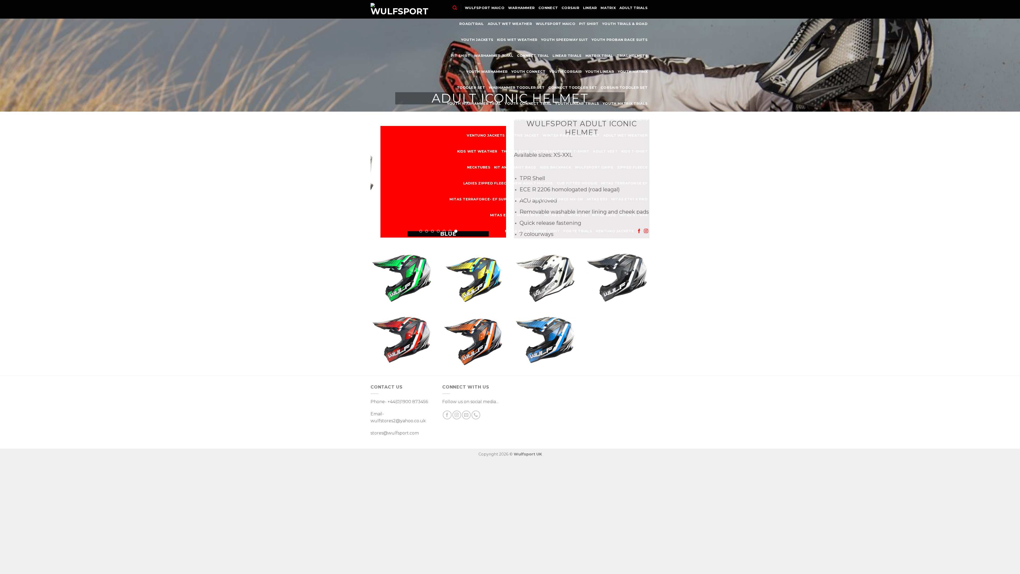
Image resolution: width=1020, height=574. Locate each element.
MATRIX (608, 8)
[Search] (455, 8)
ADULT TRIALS (633, 8)
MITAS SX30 (604, 215)
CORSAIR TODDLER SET (624, 88)
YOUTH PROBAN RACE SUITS (620, 40)
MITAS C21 (578, 215)
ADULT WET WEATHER (510, 24)
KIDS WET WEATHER (517, 40)
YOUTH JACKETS (477, 40)
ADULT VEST (605, 151)
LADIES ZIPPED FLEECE (486, 183)
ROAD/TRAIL (471, 24)
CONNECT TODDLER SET (572, 88)
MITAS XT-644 (633, 215)
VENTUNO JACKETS (486, 135)
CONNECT (548, 8)
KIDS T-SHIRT (634, 151)
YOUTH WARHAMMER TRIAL (474, 103)
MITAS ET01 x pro (629, 199)
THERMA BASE (515, 151)
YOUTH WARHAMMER (487, 72)
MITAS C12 (554, 215)
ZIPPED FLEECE (632, 167)
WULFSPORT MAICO (484, 8)
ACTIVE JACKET (523, 135)
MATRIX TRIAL (599, 56)
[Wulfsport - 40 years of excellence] (399, 9)
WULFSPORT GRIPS (594, 167)
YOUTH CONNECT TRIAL (528, 103)
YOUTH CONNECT (528, 72)
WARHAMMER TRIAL (493, 56)
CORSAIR (570, 8)
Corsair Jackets (592, 119)
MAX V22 (512, 119)
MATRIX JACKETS (631, 119)
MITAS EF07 (529, 215)
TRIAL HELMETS (632, 56)
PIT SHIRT (588, 24)
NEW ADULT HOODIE (533, 183)
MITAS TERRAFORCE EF (624, 183)
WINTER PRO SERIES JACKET (571, 135)
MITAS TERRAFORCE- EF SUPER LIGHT (487, 199)
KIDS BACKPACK (555, 167)
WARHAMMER (521, 8)
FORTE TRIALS (577, 231)
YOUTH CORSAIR (565, 72)
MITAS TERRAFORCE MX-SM (555, 199)
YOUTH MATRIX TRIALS (625, 103)
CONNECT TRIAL (533, 56)
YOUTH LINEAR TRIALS (577, 103)
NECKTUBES (478, 167)
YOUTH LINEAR (599, 72)
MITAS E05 (597, 199)
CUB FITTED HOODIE (577, 183)
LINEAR (590, 8)
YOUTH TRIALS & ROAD (625, 24)
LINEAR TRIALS (566, 56)
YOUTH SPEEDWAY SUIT (564, 40)
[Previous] (380, 182)
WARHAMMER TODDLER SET (517, 88)
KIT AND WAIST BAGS (515, 167)
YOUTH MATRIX (633, 72)
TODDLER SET (471, 88)
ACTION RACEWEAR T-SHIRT (561, 151)
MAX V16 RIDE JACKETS (547, 119)
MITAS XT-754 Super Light (532, 231)
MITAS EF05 (501, 215)
